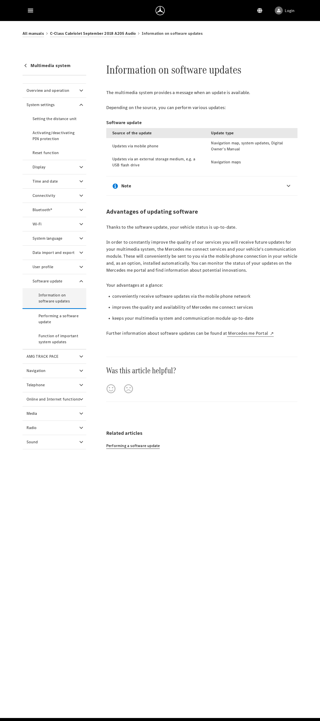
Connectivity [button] (43, 195)
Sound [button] (32, 442)
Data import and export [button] (53, 252)
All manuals (33, 33)
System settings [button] (40, 104)
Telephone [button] (35, 385)
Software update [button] (47, 281)
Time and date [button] (45, 181)
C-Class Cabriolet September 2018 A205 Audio (93, 33)
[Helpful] (111, 389)
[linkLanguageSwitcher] (260, 11)
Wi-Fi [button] (37, 224)
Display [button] (39, 167)
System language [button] (47, 238)
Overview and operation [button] (47, 90)
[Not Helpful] (128, 389)
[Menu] (30, 10)
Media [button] (31, 413)
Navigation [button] (36, 370)
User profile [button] (42, 266)
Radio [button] (31, 427)
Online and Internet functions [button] (53, 399)
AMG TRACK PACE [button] (42, 356)
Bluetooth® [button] (42, 209)
